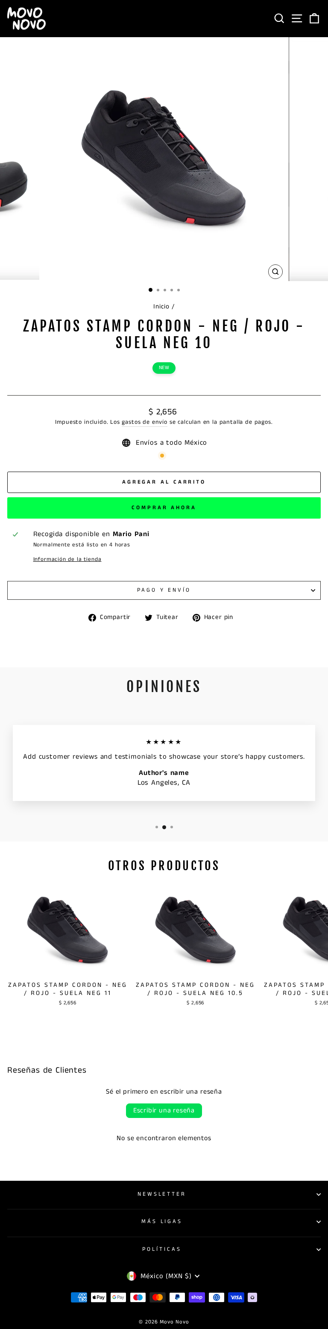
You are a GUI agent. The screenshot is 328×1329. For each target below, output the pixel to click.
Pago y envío (164, 590)
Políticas (162, 1249)
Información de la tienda (67, 559)
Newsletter (162, 1194)
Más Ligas (162, 1222)
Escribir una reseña (164, 1110)
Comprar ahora (164, 508)
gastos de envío (144, 422)
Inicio (161, 306)
